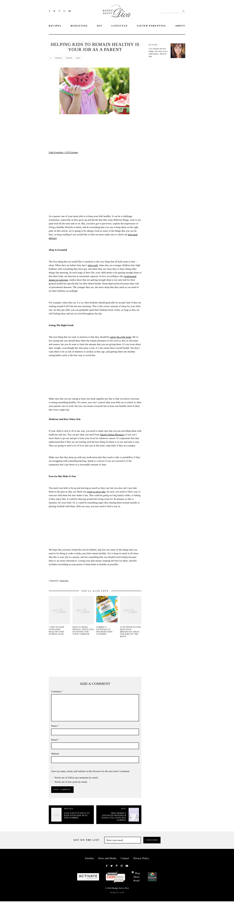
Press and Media (107, 858)
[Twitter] (54, 11)
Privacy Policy (141, 858)
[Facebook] (49, 11)
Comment (57, 691)
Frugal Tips (64, 581)
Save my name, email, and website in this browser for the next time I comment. (90, 771)
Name (55, 725)
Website (55, 753)
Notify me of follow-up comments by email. (76, 777)
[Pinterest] (59, 11)
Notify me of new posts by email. (71, 781)
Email (55, 739)
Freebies (89, 858)
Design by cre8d (117, 892)
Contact (125, 858)
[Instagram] (64, 11)
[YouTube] (69, 11)
